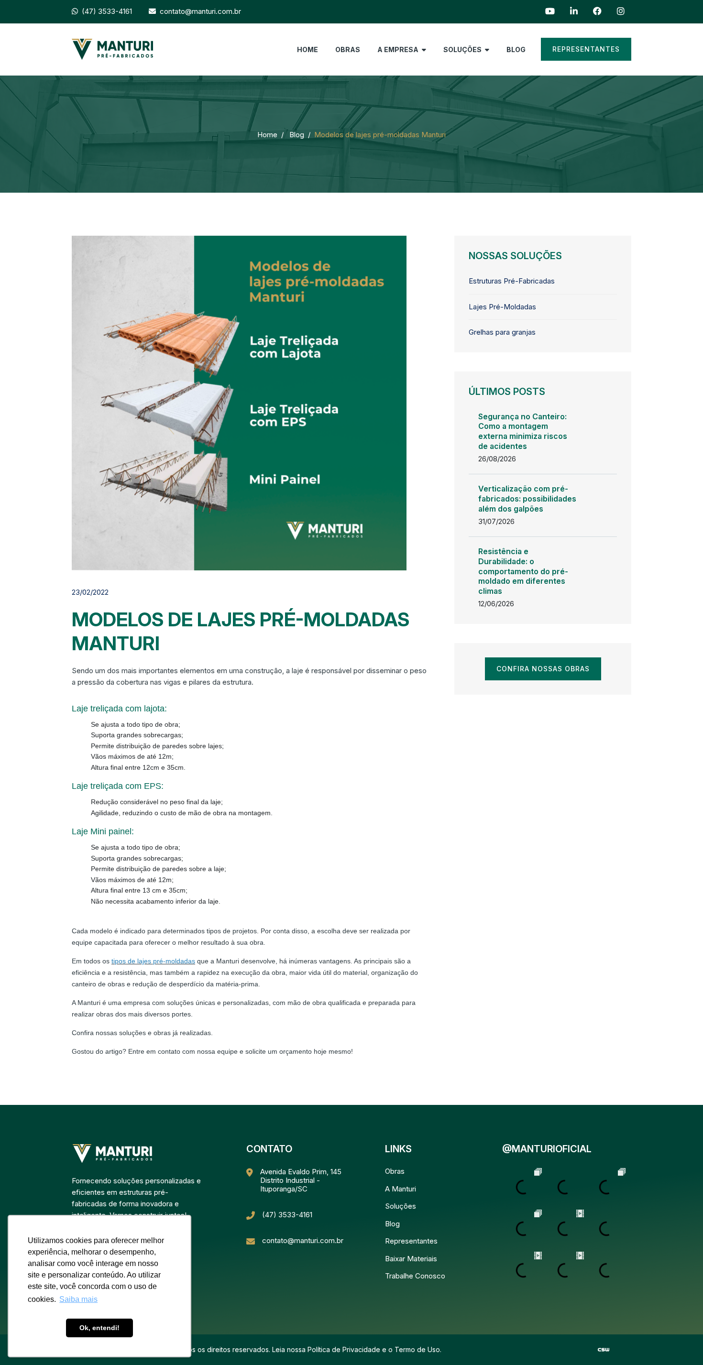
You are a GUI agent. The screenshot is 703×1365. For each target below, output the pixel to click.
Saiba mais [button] (78, 1299)
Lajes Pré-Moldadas (502, 306)
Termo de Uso (417, 1349)
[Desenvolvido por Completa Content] (603, 1349)
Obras (347, 49)
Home (307, 49)
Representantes (586, 49)
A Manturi (400, 1188)
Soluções (463, 49)
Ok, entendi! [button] (99, 1328)
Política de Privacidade (344, 1349)
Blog (516, 49)
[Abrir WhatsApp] (679, 1340)
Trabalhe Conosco (415, 1275)
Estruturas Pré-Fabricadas (512, 280)
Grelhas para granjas (502, 332)
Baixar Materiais (411, 1258)
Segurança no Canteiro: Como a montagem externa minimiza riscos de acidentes (522, 431)
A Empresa (398, 49)
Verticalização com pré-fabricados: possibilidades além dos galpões (527, 498)
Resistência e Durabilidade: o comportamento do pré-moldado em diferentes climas (523, 571)
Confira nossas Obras (543, 669)
